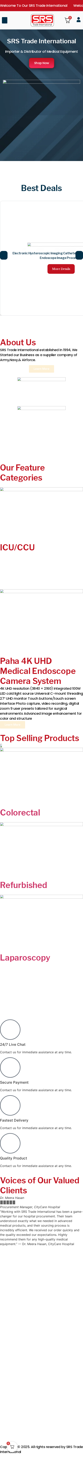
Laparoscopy (25, 957)
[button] (4, 20)
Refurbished (23, 885)
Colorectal (20, 812)
